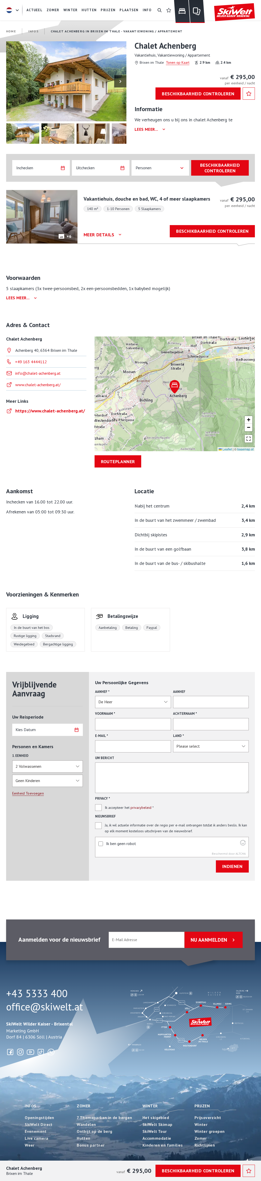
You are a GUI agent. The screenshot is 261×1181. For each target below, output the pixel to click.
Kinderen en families (162, 1145)
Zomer (83, 1105)
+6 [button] (69, 236)
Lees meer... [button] (146, 129)
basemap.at (245, 449)
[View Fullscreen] (248, 439)
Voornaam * (105, 713)
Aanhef (179, 692)
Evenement (36, 1131)
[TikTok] (41, 1052)
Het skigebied (155, 1117)
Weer (30, 1145)
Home (11, 31)
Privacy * (102, 798)
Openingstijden (39, 1117)
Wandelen (86, 1124)
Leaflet (227, 449)
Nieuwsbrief (105, 816)
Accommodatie (156, 1138)
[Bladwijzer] (169, 10)
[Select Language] (13, 10)
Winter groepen (209, 1131)
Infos (30, 1105)
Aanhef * (102, 692)
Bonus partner (91, 1145)
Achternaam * (185, 713)
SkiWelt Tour (154, 1131)
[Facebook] (10, 1052)
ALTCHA (241, 853)
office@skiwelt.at (44, 1006)
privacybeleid (140, 807)
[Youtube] (31, 1052)
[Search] (159, 10)
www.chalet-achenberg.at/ (38, 384)
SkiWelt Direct (39, 1124)
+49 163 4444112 (31, 361)
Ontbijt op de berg (94, 1131)
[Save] (249, 93)
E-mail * (101, 736)
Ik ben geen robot (121, 843)
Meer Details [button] (99, 235)
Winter (150, 1105)
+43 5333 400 (37, 993)
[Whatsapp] (51, 1052)
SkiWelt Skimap (157, 1124)
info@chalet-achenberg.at (38, 373)
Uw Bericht (104, 758)
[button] (66, 81)
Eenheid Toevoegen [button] (28, 793)
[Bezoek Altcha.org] (243, 844)
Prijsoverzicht (207, 1117)
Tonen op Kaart (177, 62)
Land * (178, 736)
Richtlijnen (204, 1145)
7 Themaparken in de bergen (104, 1117)
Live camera (36, 1138)
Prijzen (202, 1105)
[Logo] (234, 12)
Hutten (83, 1138)
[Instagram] (20, 1052)
